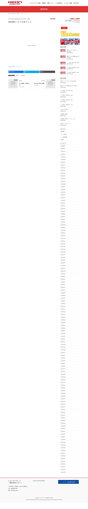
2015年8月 (63, 401)
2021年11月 (63, 249)
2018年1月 (63, 341)
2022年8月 (63, 235)
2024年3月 (63, 203)
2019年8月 (63, 300)
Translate (78, 22)
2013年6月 (63, 455)
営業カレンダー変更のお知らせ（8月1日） (69, 85)
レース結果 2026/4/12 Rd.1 (66, 104)
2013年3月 (63, 464)
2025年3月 (63, 173)
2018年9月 (63, 325)
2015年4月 (63, 412)
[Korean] (74, 18)
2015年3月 (63, 415)
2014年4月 (63, 434)
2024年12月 (63, 178)
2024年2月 (63, 205)
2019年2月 (63, 314)
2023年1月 (63, 222)
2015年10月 (63, 396)
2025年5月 (63, 167)
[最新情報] (13, 82)
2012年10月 (63, 472)
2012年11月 (63, 469)
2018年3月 (63, 339)
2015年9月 (63, 398)
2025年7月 (63, 165)
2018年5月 (63, 333)
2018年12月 (63, 317)
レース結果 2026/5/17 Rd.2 (73, 72)
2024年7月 (63, 192)
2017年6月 (63, 360)
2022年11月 (63, 227)
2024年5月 (63, 197)
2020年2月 (63, 290)
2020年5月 (63, 281)
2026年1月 (63, 154)
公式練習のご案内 (64, 114)
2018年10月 (63, 322)
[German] (79, 18)
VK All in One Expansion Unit (48, 499)
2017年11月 (63, 347)
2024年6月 (63, 194)
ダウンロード (18, 66)
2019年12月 (63, 292)
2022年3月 (63, 243)
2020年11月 (63, 273)
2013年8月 (63, 450)
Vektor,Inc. (56, 499)
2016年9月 (63, 379)
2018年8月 (63, 328)
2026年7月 (63, 148)
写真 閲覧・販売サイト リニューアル (67, 118)
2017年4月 (63, 366)
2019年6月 (63, 303)
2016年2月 (63, 390)
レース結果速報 (22, 75)
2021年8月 (63, 257)
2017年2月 (63, 371)
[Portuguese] (77, 18)
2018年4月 (63, 336)
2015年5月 (63, 409)
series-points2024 (11, 66)
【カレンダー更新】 (64, 109)
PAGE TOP (85, 493)
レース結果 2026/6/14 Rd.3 (73, 67)
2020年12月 (63, 271)
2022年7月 (63, 238)
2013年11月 (63, 442)
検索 (64, 27)
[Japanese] (69, 18)
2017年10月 (63, 349)
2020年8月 (63, 276)
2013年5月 (63, 458)
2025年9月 (63, 162)
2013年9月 (63, 447)
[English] (71, 18)
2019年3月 (63, 311)
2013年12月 (63, 439)
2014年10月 (63, 425)
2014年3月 (63, 436)
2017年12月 (63, 344)
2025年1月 (63, 175)
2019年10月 (63, 295)
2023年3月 (63, 216)
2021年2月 (63, 268)
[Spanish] (76, 18)
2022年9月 (63, 232)
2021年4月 (63, 265)
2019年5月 (63, 306)
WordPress (32, 499)
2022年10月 (63, 230)
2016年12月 (63, 374)
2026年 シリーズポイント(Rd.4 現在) (68, 81)
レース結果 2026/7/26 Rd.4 (73, 62)
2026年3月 (63, 151)
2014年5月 (63, 431)
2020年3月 (63, 287)
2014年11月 (63, 423)
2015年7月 (63, 404)
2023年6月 (63, 213)
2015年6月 (63, 406)
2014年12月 (63, 420)
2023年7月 (63, 211)
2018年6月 (63, 330)
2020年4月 (63, 284)
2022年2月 (63, 246)
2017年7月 (63, 358)
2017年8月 (63, 355)
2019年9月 (63, 298)
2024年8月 (63, 189)
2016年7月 (63, 382)
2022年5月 (63, 241)
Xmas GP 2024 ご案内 (39, 83)
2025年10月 (63, 159)
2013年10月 (63, 445)
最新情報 (52, 18)
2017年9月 (63, 352)
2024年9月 (63, 186)
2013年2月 (63, 466)
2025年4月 (63, 170)
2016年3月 (63, 387)
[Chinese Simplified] (72, 18)
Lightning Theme (39, 499)
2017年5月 (63, 363)
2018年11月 (63, 319)
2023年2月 (63, 219)
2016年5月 (63, 385)
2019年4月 (63, 309)
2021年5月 (63, 262)
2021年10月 (63, 252)
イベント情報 (63, 134)
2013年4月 (63, 461)
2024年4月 (63, 200)
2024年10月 (63, 184)
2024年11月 (63, 181)
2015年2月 (63, 417)
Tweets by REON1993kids (39, 480)
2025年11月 (63, 156)
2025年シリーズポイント (65, 123)
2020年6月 (63, 279)
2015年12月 (63, 393)
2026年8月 (63, 146)
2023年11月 (63, 208)
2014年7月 (63, 428)
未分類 (62, 139)
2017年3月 (63, 368)
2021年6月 (63, 260)
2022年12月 (63, 224)
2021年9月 (63, 254)
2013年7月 (63, 453)
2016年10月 (63, 377)
